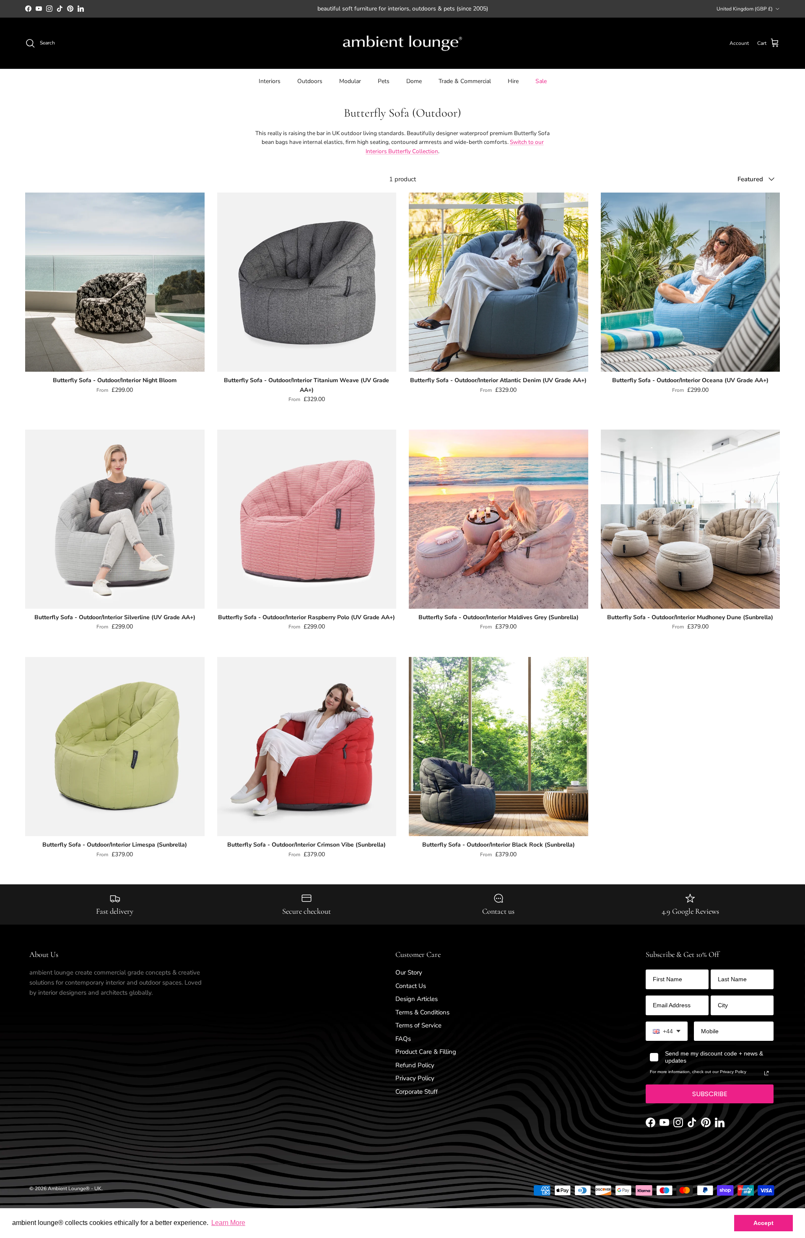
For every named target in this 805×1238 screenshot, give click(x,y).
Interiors (269, 81)
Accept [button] (763, 1223)
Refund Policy (414, 1065)
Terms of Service (418, 1025)
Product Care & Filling (425, 1052)
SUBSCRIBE (709, 1094)
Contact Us (410, 986)
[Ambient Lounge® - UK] (402, 43)
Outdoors (309, 81)
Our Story (408, 972)
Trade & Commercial (465, 81)
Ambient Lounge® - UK (74, 1188)
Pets (384, 81)
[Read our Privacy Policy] (766, 1073)
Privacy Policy (414, 1078)
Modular (350, 81)
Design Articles (416, 999)
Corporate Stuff (416, 1091)
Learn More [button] (228, 1222)
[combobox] (667, 1031)
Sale (541, 81)
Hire (513, 81)
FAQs (403, 1039)
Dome (414, 81)
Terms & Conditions (422, 1012)
